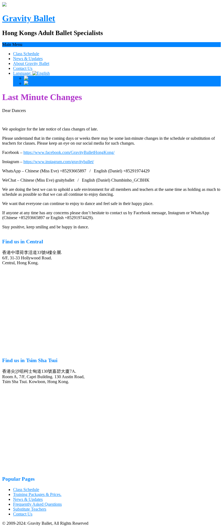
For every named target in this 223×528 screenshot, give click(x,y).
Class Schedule (26, 53)
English (48, 78)
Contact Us (22, 68)
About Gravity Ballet (31, 63)
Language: (22, 73)
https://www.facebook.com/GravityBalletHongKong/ (68, 152)
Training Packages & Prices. (37, 494)
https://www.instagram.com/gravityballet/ (58, 161)
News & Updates (28, 58)
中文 (42, 83)
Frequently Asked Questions (37, 504)
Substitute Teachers (29, 509)
